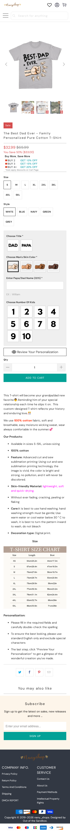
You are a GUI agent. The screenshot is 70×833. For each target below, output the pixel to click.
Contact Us (43, 778)
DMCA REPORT (10, 800)
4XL (8, 194)
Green (47, 211)
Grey (9, 221)
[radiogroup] (34, 245)
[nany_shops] (13, 5)
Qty (6, 359)
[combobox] (39, 16)
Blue (22, 211)
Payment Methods (47, 792)
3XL (54, 184)
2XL (43, 184)
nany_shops (41, 817)
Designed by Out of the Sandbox (44, 819)
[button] (34, 236)
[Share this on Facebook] (30, 672)
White (9, 211)
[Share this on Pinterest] (39, 672)
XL (34, 184)
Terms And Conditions (14, 787)
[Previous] (6, 64)
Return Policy (9, 780)
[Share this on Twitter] (20, 672)
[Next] (64, 64)
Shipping (6, 793)
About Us (42, 785)
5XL (18, 194)
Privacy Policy (9, 773)
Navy (34, 211)
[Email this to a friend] (49, 672)
